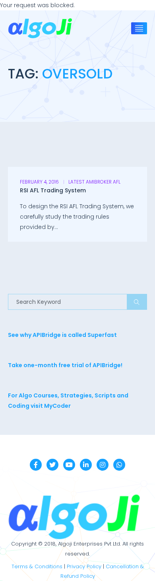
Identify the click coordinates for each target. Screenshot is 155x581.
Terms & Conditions (37, 566)
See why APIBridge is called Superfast (62, 335)
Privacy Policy (84, 566)
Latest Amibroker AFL (94, 182)
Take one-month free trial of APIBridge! (65, 365)
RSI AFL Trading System (53, 190)
